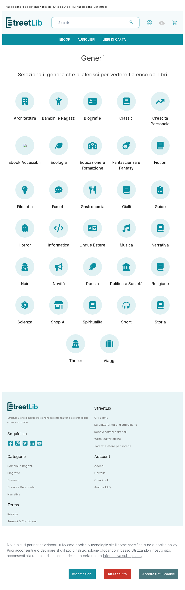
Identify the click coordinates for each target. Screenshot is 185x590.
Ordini (163, 23)
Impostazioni (82, 574)
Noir (25, 283)
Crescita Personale (160, 121)
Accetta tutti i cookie (158, 574)
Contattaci (100, 6)
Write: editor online (107, 439)
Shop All (58, 322)
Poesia (92, 283)
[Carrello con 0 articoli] (175, 22)
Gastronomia (92, 206)
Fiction (160, 162)
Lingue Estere (92, 245)
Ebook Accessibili (25, 162)
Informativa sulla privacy (122, 555)
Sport (126, 322)
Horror (25, 245)
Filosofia (25, 206)
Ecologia (59, 162)
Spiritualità (92, 322)
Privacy (12, 514)
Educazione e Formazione (92, 165)
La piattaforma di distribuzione (115, 424)
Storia (160, 322)
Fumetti (58, 206)
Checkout (101, 480)
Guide (160, 206)
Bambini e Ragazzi (59, 118)
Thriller (75, 360)
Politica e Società (126, 283)
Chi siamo (101, 417)
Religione (160, 283)
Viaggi (109, 360)
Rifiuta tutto (117, 574)
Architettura (25, 118)
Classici (126, 118)
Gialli (126, 206)
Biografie (92, 118)
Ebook (64, 39)
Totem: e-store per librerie (112, 446)
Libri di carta (114, 39)
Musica (126, 245)
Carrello (100, 473)
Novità (59, 283)
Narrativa (160, 245)
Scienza (25, 322)
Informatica (58, 245)
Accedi (151, 23)
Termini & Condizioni (22, 521)
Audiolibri (86, 39)
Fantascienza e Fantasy (126, 165)
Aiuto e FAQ (102, 487)
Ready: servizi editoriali (110, 432)
